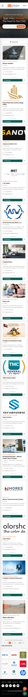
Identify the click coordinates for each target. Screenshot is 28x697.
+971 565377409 (8, 270)
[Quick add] (25, 689)
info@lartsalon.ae (8, 194)
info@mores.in (7, 510)
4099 (20, 642)
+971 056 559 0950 (9, 386)
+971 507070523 (8, 586)
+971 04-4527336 (8, 309)
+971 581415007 (8, 191)
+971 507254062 (8, 231)
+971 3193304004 (8, 547)
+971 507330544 (8, 71)
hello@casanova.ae (9, 154)
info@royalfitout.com (9, 115)
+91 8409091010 (8, 507)
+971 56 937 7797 (8, 425)
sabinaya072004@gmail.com (11, 233)
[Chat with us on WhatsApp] (25, 693)
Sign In (24, 5)
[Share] (24, 80)
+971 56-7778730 (8, 468)
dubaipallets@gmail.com (10, 74)
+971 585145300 (8, 113)
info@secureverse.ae (9, 428)
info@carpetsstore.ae (9, 272)
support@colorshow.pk (9, 549)
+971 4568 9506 (8, 349)
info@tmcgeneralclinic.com (11, 388)
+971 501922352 (8, 625)
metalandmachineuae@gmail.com (12, 628)
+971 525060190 (8, 152)
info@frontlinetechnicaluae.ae (11, 588)
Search (21, 26)
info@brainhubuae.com (10, 470)
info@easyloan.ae (8, 312)
